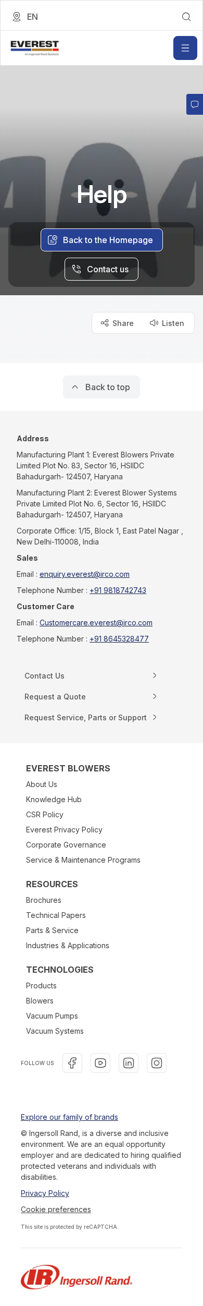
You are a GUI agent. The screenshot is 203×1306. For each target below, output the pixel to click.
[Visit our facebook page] (72, 1063)
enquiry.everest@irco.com (85, 574)
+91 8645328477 (119, 638)
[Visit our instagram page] (157, 1063)
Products (41, 985)
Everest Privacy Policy (64, 829)
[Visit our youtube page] (100, 1063)
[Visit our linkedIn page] (128, 1063)
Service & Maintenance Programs (83, 859)
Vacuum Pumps (52, 1015)
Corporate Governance (66, 844)
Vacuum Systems (55, 1030)
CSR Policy (45, 814)
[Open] (185, 48)
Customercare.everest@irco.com (96, 622)
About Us (41, 784)
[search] (186, 17)
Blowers (40, 1000)
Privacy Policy (45, 1193)
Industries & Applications (67, 945)
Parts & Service (52, 930)
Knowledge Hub (54, 799)
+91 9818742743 (118, 590)
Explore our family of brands (69, 1116)
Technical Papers (56, 915)
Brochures (43, 900)
